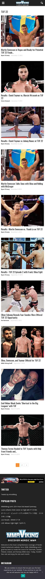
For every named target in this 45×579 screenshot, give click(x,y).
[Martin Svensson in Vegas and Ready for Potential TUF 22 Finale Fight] (22, 31)
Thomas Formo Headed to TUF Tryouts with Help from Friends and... (21, 450)
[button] (42, 3)
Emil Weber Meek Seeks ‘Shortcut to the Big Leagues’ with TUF (19, 404)
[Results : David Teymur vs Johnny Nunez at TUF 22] (22, 122)
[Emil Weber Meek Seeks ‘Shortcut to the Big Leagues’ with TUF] (22, 384)
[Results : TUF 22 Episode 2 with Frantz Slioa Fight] (22, 253)
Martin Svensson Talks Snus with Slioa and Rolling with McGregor (22, 185)
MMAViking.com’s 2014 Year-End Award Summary (18, 507)
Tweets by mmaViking (9, 494)
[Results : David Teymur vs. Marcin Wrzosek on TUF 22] (22, 76)
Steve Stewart (5, 101)
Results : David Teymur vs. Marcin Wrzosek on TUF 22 (22, 97)
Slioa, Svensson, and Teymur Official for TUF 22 (21, 360)
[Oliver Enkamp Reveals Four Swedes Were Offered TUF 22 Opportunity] (22, 296)
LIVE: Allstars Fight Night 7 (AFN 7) (13, 523)
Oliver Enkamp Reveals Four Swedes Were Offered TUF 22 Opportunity (21, 316)
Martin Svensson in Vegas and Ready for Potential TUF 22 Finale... (22, 51)
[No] (42, 572)
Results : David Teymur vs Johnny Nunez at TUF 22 (22, 141)
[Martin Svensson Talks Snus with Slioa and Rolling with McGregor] (22, 165)
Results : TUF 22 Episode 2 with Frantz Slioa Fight (22, 272)
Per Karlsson (5, 320)
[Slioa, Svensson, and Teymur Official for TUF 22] (22, 342)
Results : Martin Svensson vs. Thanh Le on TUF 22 (22, 229)
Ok (23, 576)
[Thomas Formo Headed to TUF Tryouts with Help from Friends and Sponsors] (22, 430)
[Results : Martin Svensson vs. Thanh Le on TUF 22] (22, 210)
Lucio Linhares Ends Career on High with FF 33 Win (19, 510)
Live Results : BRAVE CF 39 (10, 520)
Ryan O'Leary (5, 55)
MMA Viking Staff (6, 363)
